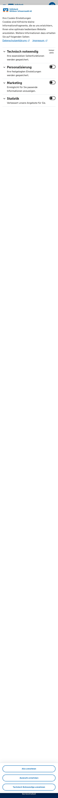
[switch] (52, 67)
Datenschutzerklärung (14, 40)
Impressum (38, 40)
